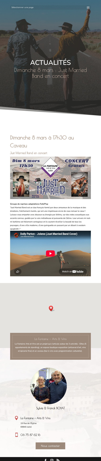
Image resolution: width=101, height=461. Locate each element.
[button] (52, 308)
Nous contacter (50, 445)
